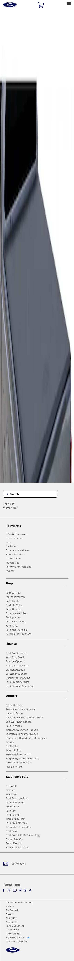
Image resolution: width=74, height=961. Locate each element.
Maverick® (10, 508)
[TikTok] (30, 890)
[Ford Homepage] (13, 952)
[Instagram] (20, 890)
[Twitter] (9, 890)
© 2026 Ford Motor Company (19, 902)
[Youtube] (15, 890)
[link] (10, 906)
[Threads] (25, 890)
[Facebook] (4, 890)
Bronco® (9, 504)
